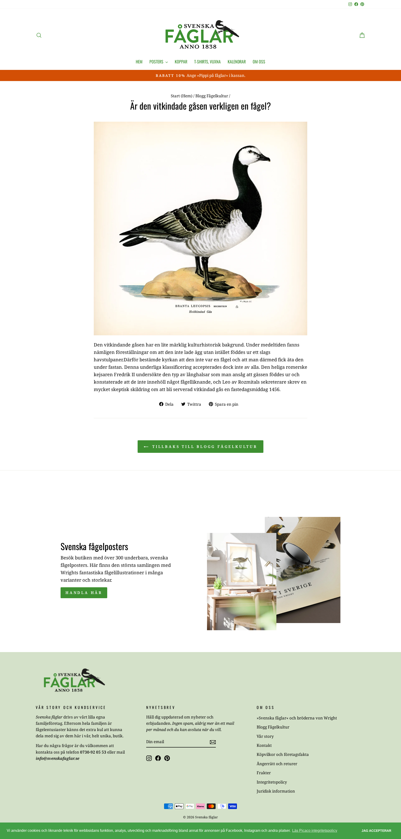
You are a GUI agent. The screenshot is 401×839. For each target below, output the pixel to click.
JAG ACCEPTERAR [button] (376, 830)
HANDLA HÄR (83, 592)
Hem (139, 62)
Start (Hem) (181, 95)
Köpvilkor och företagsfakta (283, 754)
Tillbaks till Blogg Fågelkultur (203, 446)
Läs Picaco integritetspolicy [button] (314, 830)
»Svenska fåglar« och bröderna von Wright (297, 718)
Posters (156, 62)
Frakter (264, 772)
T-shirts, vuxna (207, 62)
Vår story (265, 736)
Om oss (259, 62)
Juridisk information (276, 791)
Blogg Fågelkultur (211, 95)
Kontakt (264, 745)
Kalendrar (237, 62)
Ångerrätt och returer (277, 763)
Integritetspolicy (272, 782)
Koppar (181, 62)
